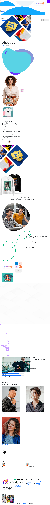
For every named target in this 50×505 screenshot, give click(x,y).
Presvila (24, 503)
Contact (28, 484)
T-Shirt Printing (5, 372)
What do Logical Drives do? (31, 368)
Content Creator (5, 446)
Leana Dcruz (5, 444)
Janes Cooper (29, 413)
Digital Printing (38, 481)
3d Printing (37, 482)
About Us (29, 482)
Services (28, 483)
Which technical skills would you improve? (33, 363)
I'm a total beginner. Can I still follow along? (34, 362)
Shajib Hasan (5, 413)
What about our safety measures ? (32, 369)
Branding (4, 374)
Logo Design (37, 484)
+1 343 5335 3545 (18, 485)
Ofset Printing (37, 483)
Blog (28, 485)
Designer (4, 414)
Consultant (28, 414)
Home (3, 45)
